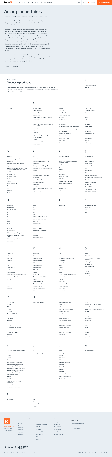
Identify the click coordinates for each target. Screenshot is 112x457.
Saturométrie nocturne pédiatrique (93, 306)
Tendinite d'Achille (11, 379)
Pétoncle (9, 325)
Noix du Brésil (62, 288)
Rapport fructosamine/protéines (67, 313)
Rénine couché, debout (64, 330)
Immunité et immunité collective (40, 219)
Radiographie (62, 304)
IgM (34, 214)
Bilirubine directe (63, 131)
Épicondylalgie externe (38, 180)
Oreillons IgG (88, 262)
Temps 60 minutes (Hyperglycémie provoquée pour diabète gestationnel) (16, 371)
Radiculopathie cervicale (65, 302)
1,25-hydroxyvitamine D (90, 85)
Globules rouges (88, 173)
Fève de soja (62, 172)
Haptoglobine (10, 207)
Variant (60, 350)
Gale (86, 159)
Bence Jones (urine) (63, 113)
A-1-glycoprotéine (37, 110)
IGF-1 (34, 209)
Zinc (34, 401)
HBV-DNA (9, 228)
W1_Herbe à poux (89, 350)
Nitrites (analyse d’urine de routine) (67, 274)
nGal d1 (60, 265)
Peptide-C (9, 323)
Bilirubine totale (62, 136)
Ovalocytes (87, 273)
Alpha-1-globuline (37, 144)
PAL (8, 306)
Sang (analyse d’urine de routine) (93, 304)
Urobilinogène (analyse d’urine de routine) (43, 353)
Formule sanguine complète (65, 181)
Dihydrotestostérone (12, 183)
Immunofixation (36, 221)
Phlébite (9, 337)
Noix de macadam (63, 286)
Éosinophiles (36, 177)
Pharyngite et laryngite (12, 332)
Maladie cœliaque (37, 260)
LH (7, 281)
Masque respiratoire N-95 (39, 277)
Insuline (34, 233)
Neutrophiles (62, 263)
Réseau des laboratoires (65, 332)
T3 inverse (9, 353)
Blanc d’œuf (62, 140)
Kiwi (86, 209)
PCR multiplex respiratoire (13, 316)
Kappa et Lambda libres (90, 205)
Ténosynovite (10, 384)
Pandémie (9, 311)
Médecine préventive (38, 284)
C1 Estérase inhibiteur (90, 110)
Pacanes (9, 304)
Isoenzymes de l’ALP (38, 237)
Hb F (8, 214)
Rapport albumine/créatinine (66, 309)
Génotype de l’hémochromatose (92, 166)
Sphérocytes (88, 337)
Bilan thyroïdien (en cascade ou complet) (69, 126)
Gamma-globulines (89, 161)
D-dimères (9, 156)
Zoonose (35, 406)
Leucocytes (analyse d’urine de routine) (16, 274)
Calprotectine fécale (90, 133)
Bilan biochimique (63, 119)
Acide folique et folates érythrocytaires (42, 117)
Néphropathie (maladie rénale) (66, 258)
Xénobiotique (10, 399)
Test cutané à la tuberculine (13, 387)
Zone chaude (36, 404)
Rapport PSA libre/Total (64, 316)
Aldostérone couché (38, 142)
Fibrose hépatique (63, 176)
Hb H (8, 216)
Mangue (35, 272)
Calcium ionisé (88, 129)
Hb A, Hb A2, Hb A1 (12, 209)
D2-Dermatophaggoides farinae (15, 159)
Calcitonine (87, 124)
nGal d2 (61, 267)
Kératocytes (88, 207)
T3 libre (9, 355)
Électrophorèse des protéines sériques (42, 168)
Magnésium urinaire (37, 258)
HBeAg (8, 223)
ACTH (34, 130)
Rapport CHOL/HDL (64, 311)
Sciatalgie (87, 316)
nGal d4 (61, 272)
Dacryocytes (10, 161)
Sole (86, 334)
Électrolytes (36, 163)
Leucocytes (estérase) (12, 277)
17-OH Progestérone (90, 88)
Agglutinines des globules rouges (41, 135)
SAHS (86, 302)
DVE (8, 188)
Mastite (34, 279)
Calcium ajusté (88, 126)
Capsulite (87, 140)
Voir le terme (10, 96)
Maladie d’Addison (37, 265)
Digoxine (9, 181)
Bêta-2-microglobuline (64, 115)
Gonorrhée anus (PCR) (90, 189)
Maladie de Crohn (37, 267)
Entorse (35, 170)
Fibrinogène (62, 174)
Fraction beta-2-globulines (65, 183)
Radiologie (61, 306)
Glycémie (87, 180)
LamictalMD (10, 258)
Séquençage (88, 320)
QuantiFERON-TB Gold (38, 302)
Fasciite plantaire (63, 165)
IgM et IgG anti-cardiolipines (40, 216)
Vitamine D (61, 369)
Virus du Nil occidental (64, 362)
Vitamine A (61, 364)
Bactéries (61, 108)
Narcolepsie (62, 256)
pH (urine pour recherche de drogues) (16, 330)
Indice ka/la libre (37, 223)
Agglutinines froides (37, 137)
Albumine (35, 139)
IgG (34, 212)
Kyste (86, 212)
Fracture (61, 185)
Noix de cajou (62, 281)
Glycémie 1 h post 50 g (90, 182)
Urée (34, 350)
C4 (85, 115)
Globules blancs (88, 170)
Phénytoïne (9, 334)
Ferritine (61, 169)
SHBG (86, 323)
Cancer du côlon (89, 136)
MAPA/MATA (36, 274)
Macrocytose (36, 253)
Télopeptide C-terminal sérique (14, 362)
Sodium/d (87, 332)
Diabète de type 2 (11, 176)
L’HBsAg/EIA (10, 253)
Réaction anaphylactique (65, 325)
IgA (33, 207)
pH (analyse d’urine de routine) (14, 327)
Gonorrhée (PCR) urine (90, 191)
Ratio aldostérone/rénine (65, 320)
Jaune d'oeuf (62, 205)
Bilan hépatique (62, 124)
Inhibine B (35, 226)
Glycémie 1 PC (88, 184)
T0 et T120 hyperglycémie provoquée (16, 350)
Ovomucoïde (88, 276)
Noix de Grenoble (63, 284)
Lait (8, 256)
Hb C (8, 212)
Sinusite (86, 325)
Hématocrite (10, 241)
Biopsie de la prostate (64, 138)
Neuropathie (62, 260)
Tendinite (9, 376)
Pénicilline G (10, 320)
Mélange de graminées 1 (39, 288)
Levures (9, 279)
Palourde (9, 309)
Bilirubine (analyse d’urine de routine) (68, 129)
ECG (34, 156)
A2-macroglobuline (37, 113)
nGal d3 (61, 270)
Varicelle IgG (62, 353)
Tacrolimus (9, 360)
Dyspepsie (9, 190)
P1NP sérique (10, 302)
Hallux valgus (10, 205)
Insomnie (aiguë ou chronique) (40, 230)
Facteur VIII (61, 159)
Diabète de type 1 (11, 174)
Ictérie (34, 205)
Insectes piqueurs (37, 228)
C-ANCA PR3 (88, 108)
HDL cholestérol (11, 230)
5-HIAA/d (9, 108)
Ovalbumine (87, 271)
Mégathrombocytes (37, 286)
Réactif (60, 323)
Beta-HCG (61, 117)
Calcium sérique (88, 131)
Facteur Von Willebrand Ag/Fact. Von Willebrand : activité (68, 162)
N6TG (60, 253)
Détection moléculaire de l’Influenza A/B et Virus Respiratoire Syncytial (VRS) (17, 169)
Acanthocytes (36, 115)
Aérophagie (35, 132)
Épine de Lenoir (36, 184)
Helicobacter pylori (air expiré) (14, 233)
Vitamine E (61, 371)
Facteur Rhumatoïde (64, 156)
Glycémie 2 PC (88, 186)
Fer (59, 167)
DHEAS (9, 172)
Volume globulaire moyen (65, 374)
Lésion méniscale (11, 272)
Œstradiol (87, 256)
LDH (8, 265)
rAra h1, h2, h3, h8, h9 (64, 318)
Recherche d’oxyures (64, 327)
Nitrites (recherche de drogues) (66, 277)
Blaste (60, 143)
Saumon (87, 311)
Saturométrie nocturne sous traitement (94, 309)
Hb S (8, 219)
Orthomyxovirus (88, 264)
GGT (86, 168)
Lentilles (9, 270)
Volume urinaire (62, 378)
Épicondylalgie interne (38, 182)
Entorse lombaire (37, 173)
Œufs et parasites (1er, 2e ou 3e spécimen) (92, 259)
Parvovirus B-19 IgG (12, 313)
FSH (60, 190)
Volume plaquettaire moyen (65, 376)
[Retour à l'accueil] (7, 422)
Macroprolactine (37, 256)
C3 (85, 113)
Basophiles (61, 110)
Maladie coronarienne (38, 263)
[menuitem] (8, 2)
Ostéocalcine (88, 269)
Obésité (86, 253)
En (74, 2)
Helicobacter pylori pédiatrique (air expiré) (15, 236)
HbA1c (8, 221)
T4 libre (9, 357)
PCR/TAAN (10, 318)
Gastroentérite (88, 163)
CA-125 (86, 117)
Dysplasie (9, 192)
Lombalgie (9, 288)
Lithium (8, 286)
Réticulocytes (62, 334)
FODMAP (61, 179)
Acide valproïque (37, 128)
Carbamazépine (88, 143)
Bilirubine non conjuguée (65, 133)
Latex (8, 263)
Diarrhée (9, 179)
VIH (60, 360)
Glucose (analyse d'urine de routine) (93, 177)
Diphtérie (9, 185)
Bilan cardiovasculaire (64, 122)
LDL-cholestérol (11, 267)
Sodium (86, 327)
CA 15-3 (87, 119)
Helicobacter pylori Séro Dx (13, 239)
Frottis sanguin (62, 188)
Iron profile (35, 235)
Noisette (61, 279)
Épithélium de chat (37, 192)
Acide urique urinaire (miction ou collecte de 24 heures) (43, 125)
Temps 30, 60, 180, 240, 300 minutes (16, 368)
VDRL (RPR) (62, 357)
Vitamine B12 (62, 367)
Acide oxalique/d (37, 119)
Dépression (9, 166)
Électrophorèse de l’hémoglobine (41, 166)
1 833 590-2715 (9, 426)
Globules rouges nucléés (91, 175)
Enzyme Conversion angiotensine (41, 175)
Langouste (9, 260)
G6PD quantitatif (89, 156)
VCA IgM (61, 355)
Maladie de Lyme (37, 270)
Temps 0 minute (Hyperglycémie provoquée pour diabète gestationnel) (16, 365)
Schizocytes (88, 313)
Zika (34, 399)
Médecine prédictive (38, 281)
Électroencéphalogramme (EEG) (41, 161)
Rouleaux (61, 337)
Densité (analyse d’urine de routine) (15, 163)
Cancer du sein (88, 138)
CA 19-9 (87, 122)
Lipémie (9, 284)
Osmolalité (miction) (89, 266)
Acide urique (36, 122)
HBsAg (8, 226)
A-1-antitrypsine (37, 108)
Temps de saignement (12, 374)
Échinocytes (36, 159)
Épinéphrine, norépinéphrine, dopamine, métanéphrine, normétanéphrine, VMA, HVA (42, 188)
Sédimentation (88, 318)
